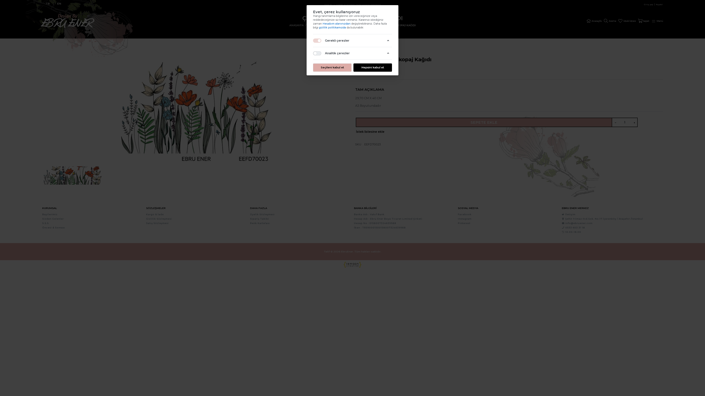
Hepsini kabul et (372, 67)
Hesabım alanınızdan (337, 23)
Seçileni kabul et (332, 67)
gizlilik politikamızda (333, 27)
